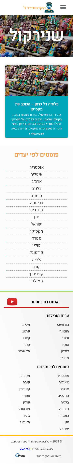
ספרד (36, 238)
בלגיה (36, 189)
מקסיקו (36, 231)
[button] (63, 7)
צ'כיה (36, 260)
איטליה (36, 174)
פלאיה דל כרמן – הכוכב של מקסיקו (37, 106)
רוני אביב (25, 449)
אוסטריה (36, 167)
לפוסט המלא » (36, 134)
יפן (36, 217)
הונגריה (36, 210)
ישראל (36, 224)
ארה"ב (36, 182)
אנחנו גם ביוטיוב (45, 302)
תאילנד (36, 281)
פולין (36, 245)
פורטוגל (36, 253)
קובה (36, 267)
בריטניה (36, 203)
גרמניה (36, 196)
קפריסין (36, 274)
